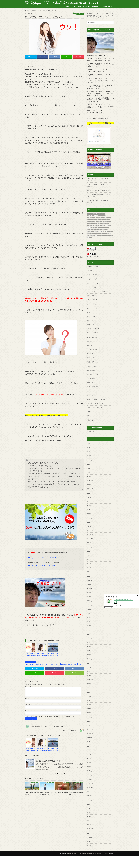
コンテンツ (98, 217)
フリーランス (44, 664)
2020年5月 (90, 609)
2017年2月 (90, 771)
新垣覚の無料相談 (91, 370)
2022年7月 (90, 501)
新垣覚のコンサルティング (93, 231)
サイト (27, 710)
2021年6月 (90, 555)
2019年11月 (90, 634)
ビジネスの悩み (95, 219)
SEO (88, 213)
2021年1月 (90, 576)
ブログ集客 (89, 223)
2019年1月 (90, 675)
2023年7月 (90, 451)
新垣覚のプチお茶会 (92, 349)
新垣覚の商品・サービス (93, 362)
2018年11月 (90, 684)
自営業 (92, 233)
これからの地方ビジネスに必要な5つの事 (97, 179)
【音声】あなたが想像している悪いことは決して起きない (99, 185)
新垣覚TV (89, 345)
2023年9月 (90, 443)
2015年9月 (90, 841)
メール (27, 704)
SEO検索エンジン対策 (92, 266)
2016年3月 (90, 816)
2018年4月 (90, 713)
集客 (80, 664)
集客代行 (89, 237)
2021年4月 (90, 563)
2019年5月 (90, 659)
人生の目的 (90, 320)
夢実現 (103, 229)
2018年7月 (90, 700)
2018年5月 (90, 708)
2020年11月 (90, 584)
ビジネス (89, 219)
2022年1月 (90, 526)
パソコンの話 (90, 295)
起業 (97, 235)
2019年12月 (90, 630)
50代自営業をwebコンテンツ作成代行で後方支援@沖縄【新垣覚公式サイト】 (62, 3)
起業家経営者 (106, 235)
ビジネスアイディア (104, 219)
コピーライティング (101, 215)
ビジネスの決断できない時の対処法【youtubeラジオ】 (99, 195)
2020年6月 (90, 605)
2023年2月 (90, 472)
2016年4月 (90, 812)
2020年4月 (90, 613)
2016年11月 (90, 783)
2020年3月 (90, 617)
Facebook (54, 773)
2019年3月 (90, 667)
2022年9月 (90, 493)
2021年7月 (90, 551)
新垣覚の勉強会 (91, 353)
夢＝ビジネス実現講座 (92, 333)
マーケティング (104, 223)
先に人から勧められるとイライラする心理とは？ (99, 201)
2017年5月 (90, 758)
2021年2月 (90, 572)
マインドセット (96, 223)
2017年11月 (90, 733)
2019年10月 (90, 638)
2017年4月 (90, 762)
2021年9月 (90, 543)
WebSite (42, 773)
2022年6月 (90, 505)
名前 (27, 698)
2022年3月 (90, 518)
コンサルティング (91, 217)
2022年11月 (90, 484)
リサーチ (108, 225)
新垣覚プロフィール (71, 6)
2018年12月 (90, 679)
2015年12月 (90, 829)
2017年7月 (90, 750)
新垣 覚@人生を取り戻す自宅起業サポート (48, 761)
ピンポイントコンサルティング (95, 308)
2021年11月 (90, 534)
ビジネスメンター (91, 221)
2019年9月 (90, 642)
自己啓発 (109, 233)
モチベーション (90, 225)
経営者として (90, 395)
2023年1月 (90, 476)
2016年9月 (90, 791)
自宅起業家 (64, 664)
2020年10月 (90, 588)
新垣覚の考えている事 (92, 374)
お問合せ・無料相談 (107, 6)
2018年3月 (90, 717)
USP (91, 213)
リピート (89, 227)
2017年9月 (90, 742)
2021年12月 (90, 530)
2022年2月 (90, 522)
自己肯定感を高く (73, 664)
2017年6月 (90, 754)
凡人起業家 (106, 227)
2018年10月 (90, 688)
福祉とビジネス (91, 391)
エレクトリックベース (92, 283)
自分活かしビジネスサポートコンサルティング (99, 403)
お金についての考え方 (92, 275)
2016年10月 (90, 787)
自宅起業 (97, 233)
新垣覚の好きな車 (91, 366)
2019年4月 (90, 663)
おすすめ (29, 664)
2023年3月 (90, 468)
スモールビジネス (106, 217)
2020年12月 (90, 580)
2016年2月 (90, 820)
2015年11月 (90, 833)
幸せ (107, 229)
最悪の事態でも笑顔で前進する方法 (98, 190)
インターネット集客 (91, 215)
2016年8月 (90, 795)
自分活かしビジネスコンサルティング (96, 399)
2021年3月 (90, 567)
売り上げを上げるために (93, 328)
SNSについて (90, 270)
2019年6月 (90, 654)
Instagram (61, 773)
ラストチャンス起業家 (100, 225)
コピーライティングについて (94, 287)
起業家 (100, 235)
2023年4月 (90, 464)
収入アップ (89, 229)
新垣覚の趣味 (90, 382)
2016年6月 (90, 804)
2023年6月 (90, 455)
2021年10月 (90, 538)
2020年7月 (90, 601)
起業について (90, 411)
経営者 (58, 664)
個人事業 (94, 227)
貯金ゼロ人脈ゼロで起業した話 (95, 407)
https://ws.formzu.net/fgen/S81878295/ (42, 558)
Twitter (48, 773)
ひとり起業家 (36, 664)
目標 (106, 231)
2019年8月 (90, 646)
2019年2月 (90, 671)
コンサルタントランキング (93, 256)
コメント (28, 686)
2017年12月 (90, 729)
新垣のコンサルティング (84, 6)
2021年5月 (90, 559)
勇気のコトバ (90, 324)
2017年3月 (90, 766)
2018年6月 (90, 704)
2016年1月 (90, 825)
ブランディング (106, 221)
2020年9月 (90, 592)
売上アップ (95, 229)
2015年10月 (90, 837)
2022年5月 (90, 509)
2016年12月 (90, 779)
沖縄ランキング (90, 250)
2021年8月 (90, 547)
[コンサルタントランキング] (91, 254)
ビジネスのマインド (31, 662)
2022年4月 (90, 514)
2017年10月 (90, 737)
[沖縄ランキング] (91, 249)
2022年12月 (90, 480)
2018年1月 (90, 725)
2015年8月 (90, 845)
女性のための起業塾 (92, 337)
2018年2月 (90, 721)
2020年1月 (90, 625)
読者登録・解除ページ (92, 431)
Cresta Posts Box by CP (109, 607)
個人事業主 (51, 664)
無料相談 (102, 231)
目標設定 (110, 231)
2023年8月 (90, 447)
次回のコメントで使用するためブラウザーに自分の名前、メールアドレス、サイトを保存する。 (51, 716)
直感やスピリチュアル (92, 386)
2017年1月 (90, 775)
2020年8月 (90, 596)
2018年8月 (90, 696)
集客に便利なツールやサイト (94, 420)
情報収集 (89, 341)
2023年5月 (90, 460)
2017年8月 (90, 746)
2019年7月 (90, 650)
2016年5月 (90, 808)
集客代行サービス (96, 6)
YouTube (67, 773)
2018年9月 (90, 692)
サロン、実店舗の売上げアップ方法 (96, 291)
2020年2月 (90, 621)
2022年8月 (90, 497)
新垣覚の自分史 (91, 378)
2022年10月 (90, 489)
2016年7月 (90, 800)
